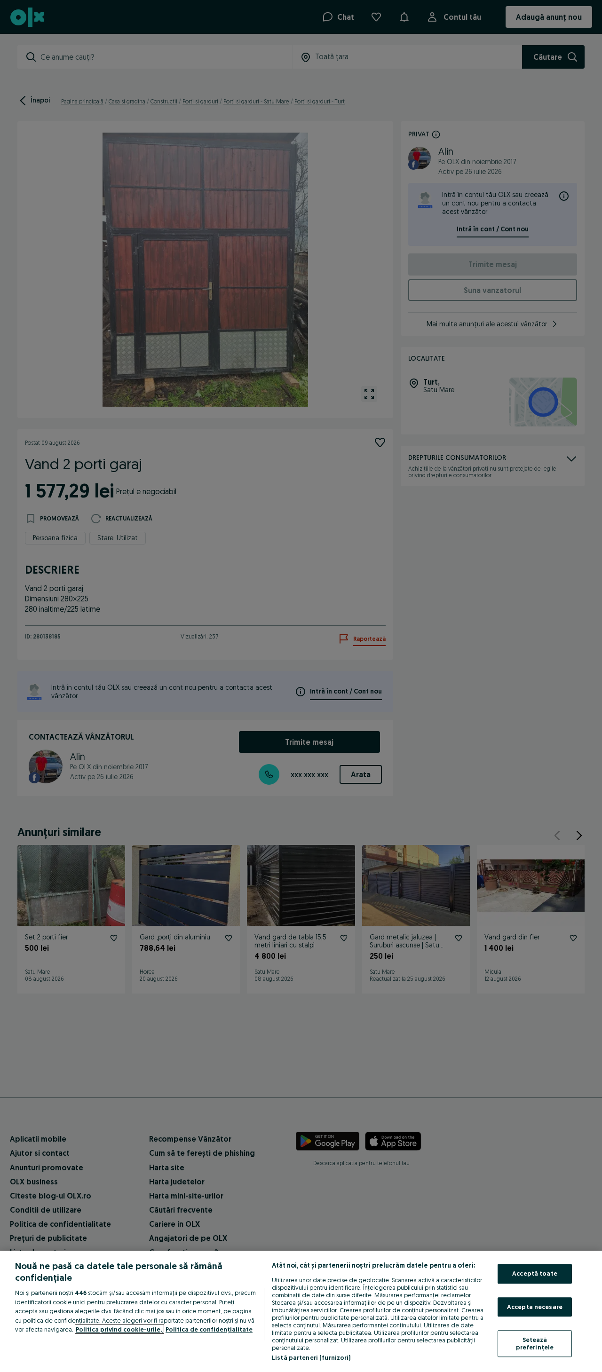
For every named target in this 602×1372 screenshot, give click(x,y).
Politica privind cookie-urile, (119, 1329)
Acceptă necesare (534, 1306)
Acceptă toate (534, 1273)
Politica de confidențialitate (209, 1329)
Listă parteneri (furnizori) (311, 1357)
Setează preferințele (535, 1343)
